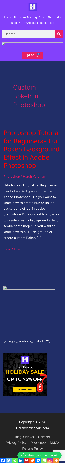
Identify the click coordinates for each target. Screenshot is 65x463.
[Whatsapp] (15, 460)
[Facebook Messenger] (38, 460)
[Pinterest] (26, 460)
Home (8, 17)
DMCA (54, 443)
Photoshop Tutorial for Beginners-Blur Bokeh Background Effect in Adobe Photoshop (31, 149)
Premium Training (25, 17)
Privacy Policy (16, 443)
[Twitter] (9, 460)
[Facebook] (3, 460)
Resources (47, 22)
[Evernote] (44, 460)
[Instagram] (50, 460)
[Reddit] (32, 460)
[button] (39, 455)
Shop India (54, 17)
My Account (30, 22)
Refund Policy (32, 448)
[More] (56, 460)
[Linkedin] (21, 460)
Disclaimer (38, 443)
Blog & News (24, 437)
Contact (44, 437)
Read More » (12, 248)
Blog (14, 22)
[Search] (59, 34)
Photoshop (11, 176)
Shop (42, 17)
